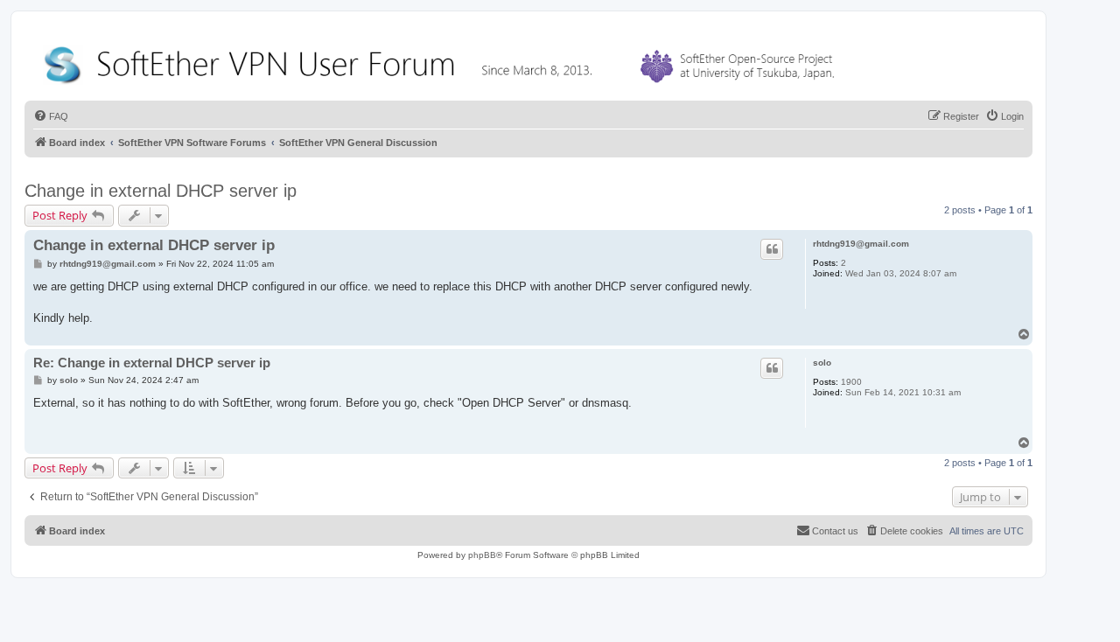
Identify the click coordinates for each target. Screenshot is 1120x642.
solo (822, 362)
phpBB (482, 555)
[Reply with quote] (771, 249)
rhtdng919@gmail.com (861, 243)
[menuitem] (50, 116)
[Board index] (443, 61)
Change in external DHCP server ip (160, 190)
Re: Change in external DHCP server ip (151, 362)
